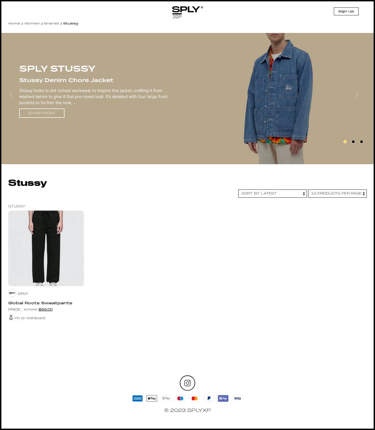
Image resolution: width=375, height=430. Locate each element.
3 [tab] (361, 141)
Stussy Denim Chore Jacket (66, 80)
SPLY (23, 293)
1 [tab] (345, 141)
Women (32, 23)
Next (360, 98)
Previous (15, 98)
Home (14, 23)
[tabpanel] (187, 99)
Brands (51, 23)
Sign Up (346, 11)
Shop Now (41, 113)
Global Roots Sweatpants (40, 303)
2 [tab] (353, 141)
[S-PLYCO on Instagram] (187, 383)
